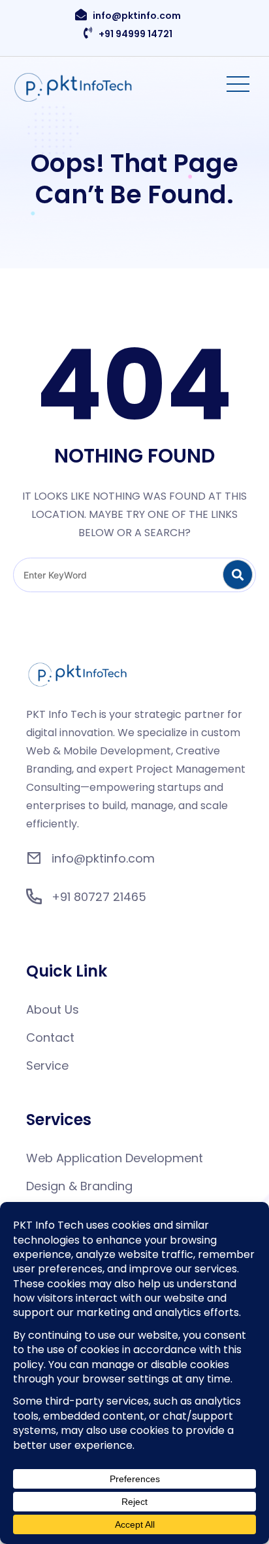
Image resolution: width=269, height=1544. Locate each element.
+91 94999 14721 (135, 33)
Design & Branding (79, 1186)
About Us (52, 1009)
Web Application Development (114, 1158)
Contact (50, 1037)
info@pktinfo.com (137, 15)
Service (47, 1065)
